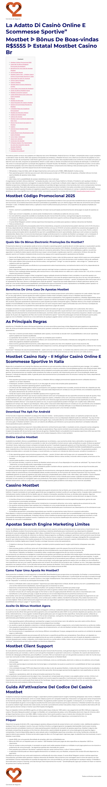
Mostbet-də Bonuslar (17, 100)
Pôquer (13, 98)
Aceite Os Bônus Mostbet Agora (20, 90)
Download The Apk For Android (20, 78)
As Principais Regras (17, 72)
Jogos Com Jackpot (16, 139)
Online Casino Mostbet (17, 80)
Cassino (13, 127)
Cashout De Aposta (16, 116)
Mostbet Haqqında (16, 149)
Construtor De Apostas (17, 141)
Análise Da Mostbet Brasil (18, 114)
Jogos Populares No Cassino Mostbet (22, 102)
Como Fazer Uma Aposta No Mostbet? (22, 88)
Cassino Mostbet (16, 82)
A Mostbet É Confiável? (17, 151)
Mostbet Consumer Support (19, 92)
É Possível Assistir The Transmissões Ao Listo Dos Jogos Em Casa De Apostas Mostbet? (21, 145)
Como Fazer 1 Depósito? (18, 137)
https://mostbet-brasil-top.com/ (85, 191)
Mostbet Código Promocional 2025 (21, 62)
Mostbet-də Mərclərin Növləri (19, 112)
